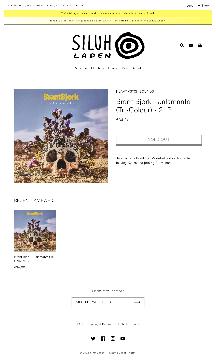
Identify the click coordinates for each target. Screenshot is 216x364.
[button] (81, 68)
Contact (122, 324)
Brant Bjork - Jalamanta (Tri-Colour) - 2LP (34, 259)
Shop (205, 6)
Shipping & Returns (100, 324)
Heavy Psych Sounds (135, 91)
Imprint (132, 352)
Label (190, 6)
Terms (135, 324)
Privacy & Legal (117, 352)
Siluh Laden (97, 352)
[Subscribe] (137, 302)
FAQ (80, 324)
